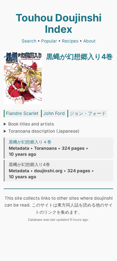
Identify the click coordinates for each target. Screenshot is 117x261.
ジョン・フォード (88, 113)
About (89, 41)
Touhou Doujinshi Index (59, 23)
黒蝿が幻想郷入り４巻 (30, 142)
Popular (49, 41)
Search (29, 41)
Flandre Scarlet (22, 113)
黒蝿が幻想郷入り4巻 (79, 56)
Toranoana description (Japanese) (44, 131)
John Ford (54, 113)
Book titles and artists (31, 124)
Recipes (70, 41)
